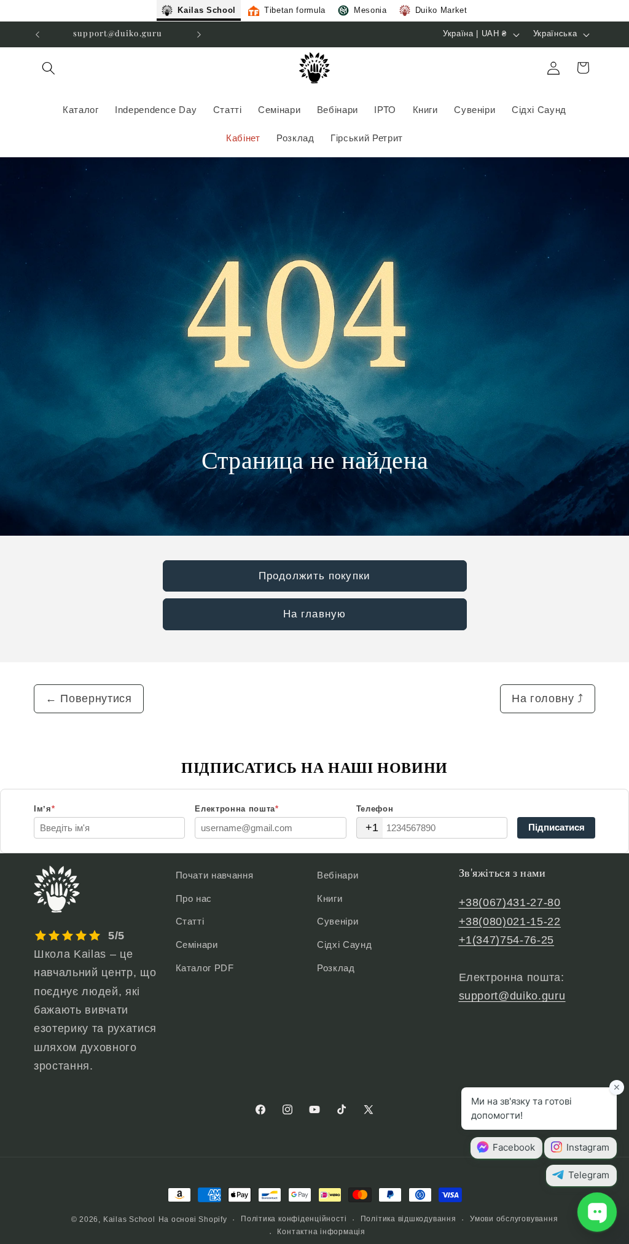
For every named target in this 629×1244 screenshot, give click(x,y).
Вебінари (337, 875)
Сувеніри (337, 921)
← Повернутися (88, 698)
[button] (48, 67)
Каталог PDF (205, 968)
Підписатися (556, 827)
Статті (190, 921)
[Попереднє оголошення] (37, 34)
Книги (329, 898)
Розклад (336, 968)
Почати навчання (215, 875)
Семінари (197, 944)
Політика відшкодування (408, 1219)
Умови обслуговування (514, 1219)
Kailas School (129, 1219)
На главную (314, 613)
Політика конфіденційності (293, 1219)
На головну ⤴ (548, 698)
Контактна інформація (321, 1231)
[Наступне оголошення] (199, 34)
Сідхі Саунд (344, 944)
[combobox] (370, 828)
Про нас (194, 898)
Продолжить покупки (314, 575)
